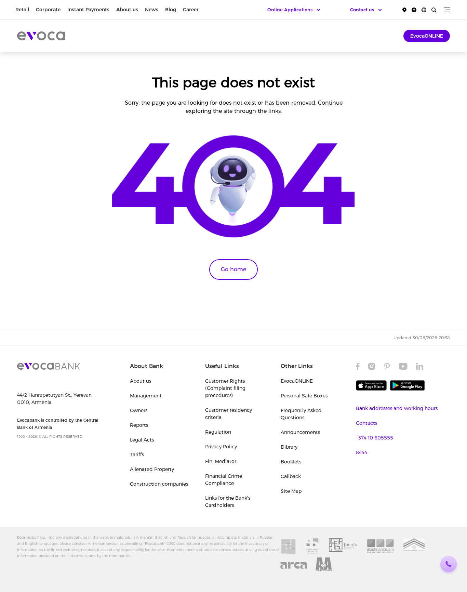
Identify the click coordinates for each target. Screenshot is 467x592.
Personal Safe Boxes (304, 396)
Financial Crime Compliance (223, 479)
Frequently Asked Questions (301, 414)
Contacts (366, 423)
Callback (291, 476)
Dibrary (289, 447)
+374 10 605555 (374, 438)
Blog (170, 9)
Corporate (48, 9)
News (151, 9)
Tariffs (137, 454)
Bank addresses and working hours (397, 408)
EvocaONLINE (426, 36)
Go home (233, 269)
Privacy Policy (221, 447)
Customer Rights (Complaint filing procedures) (225, 388)
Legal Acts (142, 440)
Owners (138, 410)
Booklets (291, 462)
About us (127, 9)
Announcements (300, 432)
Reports (139, 425)
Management (146, 396)
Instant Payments (88, 9)
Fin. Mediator (220, 461)
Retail (22, 9)
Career (191, 9)
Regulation (218, 432)
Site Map (291, 491)
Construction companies (159, 484)
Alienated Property (152, 469)
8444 (361, 452)
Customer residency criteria (228, 413)
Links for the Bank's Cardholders (227, 501)
